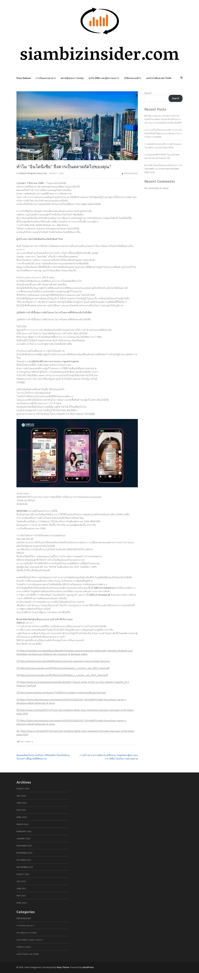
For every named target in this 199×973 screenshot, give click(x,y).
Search (148, 93)
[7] (50, 410)
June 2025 (21, 888)
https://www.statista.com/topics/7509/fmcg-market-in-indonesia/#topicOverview (63, 692)
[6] (23, 382)
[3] (84, 298)
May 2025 (21, 896)
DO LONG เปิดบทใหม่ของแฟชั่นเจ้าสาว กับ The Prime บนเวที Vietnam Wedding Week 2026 (163, 168)
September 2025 (24, 867)
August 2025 (22, 874)
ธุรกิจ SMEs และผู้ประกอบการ (104, 78)
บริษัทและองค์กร (132, 78)
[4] (77, 302)
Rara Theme (63, 967)
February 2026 (23, 831)
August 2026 (22, 788)
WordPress (88, 967)
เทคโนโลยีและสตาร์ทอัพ (158, 78)
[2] (80, 218)
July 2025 (21, 881)
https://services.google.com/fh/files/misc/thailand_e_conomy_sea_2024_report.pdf (64, 675)
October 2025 (23, 860)
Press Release (23, 78)
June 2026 (21, 803)
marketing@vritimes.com (33, 173)
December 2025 (24, 846)
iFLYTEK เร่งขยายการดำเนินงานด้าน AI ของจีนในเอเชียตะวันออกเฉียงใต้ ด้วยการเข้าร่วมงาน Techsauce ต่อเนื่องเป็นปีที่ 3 (163, 119)
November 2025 (24, 853)
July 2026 (21, 796)
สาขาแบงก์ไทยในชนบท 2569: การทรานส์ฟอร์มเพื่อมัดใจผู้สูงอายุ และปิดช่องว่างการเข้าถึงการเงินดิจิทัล (163, 133)
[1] (102, 197)
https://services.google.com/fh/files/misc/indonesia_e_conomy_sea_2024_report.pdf (64, 668)
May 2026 (21, 810)
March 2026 (22, 824)
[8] (92, 413)
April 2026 (21, 817)
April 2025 (21, 903)
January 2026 (23, 838)
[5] (33, 340)
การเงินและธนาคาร (46, 78)
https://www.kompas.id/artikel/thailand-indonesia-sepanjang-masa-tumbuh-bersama (65, 661)
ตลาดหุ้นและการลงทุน (72, 78)
